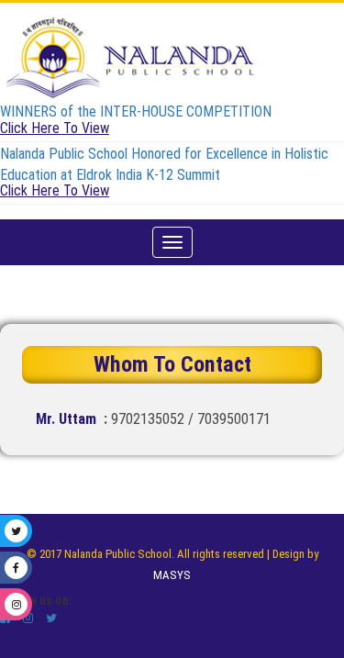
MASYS (172, 575)
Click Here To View (54, 128)
